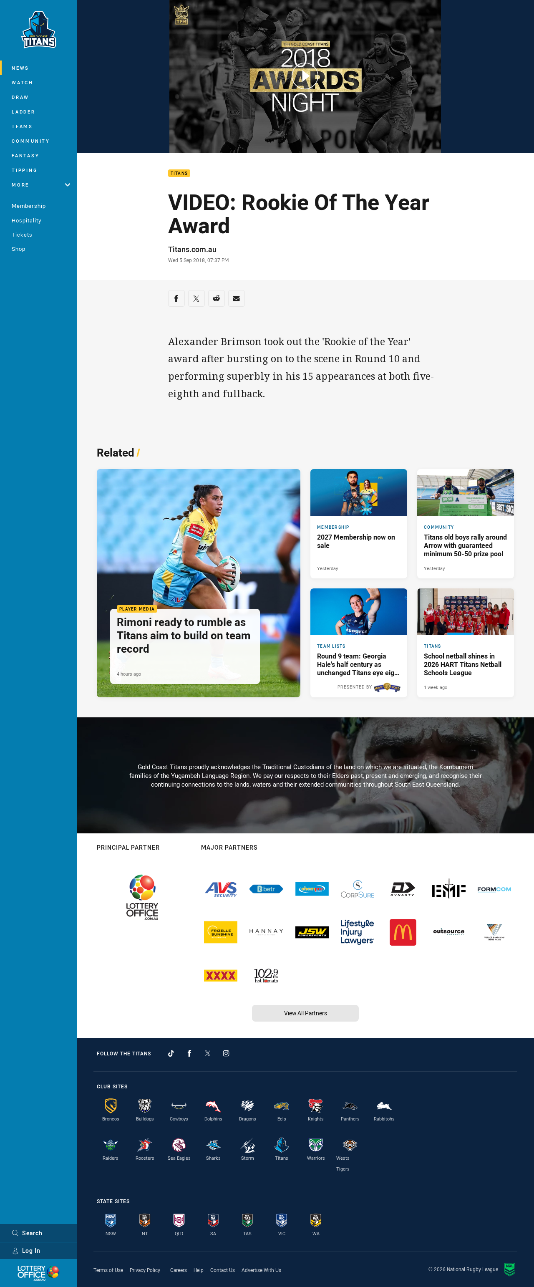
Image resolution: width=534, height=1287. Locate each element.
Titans (179, 173)
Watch (22, 82)
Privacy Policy (145, 1270)
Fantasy (25, 155)
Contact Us (222, 1270)
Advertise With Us (261, 1270)
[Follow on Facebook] (189, 1053)
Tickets (22, 234)
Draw (20, 97)
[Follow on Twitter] (207, 1053)
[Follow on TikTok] (171, 1053)
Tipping (25, 170)
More (20, 185)
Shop (18, 248)
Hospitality (26, 220)
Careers (178, 1270)
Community (31, 141)
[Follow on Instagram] (226, 1053)
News (20, 68)
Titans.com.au (192, 249)
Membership (29, 205)
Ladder (23, 112)
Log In (31, 1250)
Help (199, 1270)
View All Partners (305, 1013)
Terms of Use (108, 1270)
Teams (22, 126)
